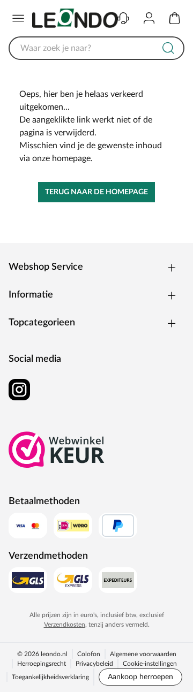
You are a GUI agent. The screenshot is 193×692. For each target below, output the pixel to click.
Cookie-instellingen (150, 663)
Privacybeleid (94, 663)
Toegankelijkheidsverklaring (50, 677)
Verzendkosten (64, 624)
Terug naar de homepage (96, 192)
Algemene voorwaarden (143, 654)
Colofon (88, 654)
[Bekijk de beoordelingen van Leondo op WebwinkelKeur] (57, 449)
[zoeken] (168, 48)
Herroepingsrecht (41, 663)
